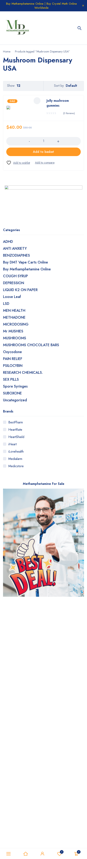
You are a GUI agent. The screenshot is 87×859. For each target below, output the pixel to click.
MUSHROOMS (14, 338)
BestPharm (15, 422)
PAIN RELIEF (12, 358)
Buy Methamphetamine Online (27, 269)
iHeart (12, 444)
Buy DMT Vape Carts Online (25, 262)
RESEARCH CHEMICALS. (23, 372)
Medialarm (15, 458)
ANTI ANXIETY (15, 248)
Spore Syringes (15, 386)
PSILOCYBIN (12, 365)
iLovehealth (16, 451)
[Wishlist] (18, 162)
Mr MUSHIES (13, 331)
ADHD (8, 241)
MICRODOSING (16, 324)
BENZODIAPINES (16, 255)
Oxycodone (12, 352)
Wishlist (61, 851)
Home (6, 51)
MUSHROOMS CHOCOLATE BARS (31, 345)
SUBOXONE (12, 393)
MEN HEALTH (14, 310)
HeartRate (15, 429)
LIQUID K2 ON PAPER (20, 289)
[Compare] (44, 163)
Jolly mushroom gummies (58, 103)
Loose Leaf (12, 296)
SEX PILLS (11, 379)
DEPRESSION (13, 283)
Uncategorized (15, 400)
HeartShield (16, 437)
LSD (6, 303)
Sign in (42, 853)
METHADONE (14, 317)
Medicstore (16, 466)
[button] (43, 152)
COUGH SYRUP (15, 276)
